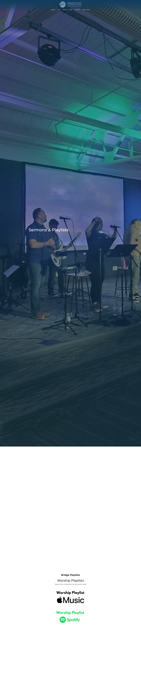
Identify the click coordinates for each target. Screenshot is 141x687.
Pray (70, 9)
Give (59, 9)
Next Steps (86, 9)
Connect (77, 9)
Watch (65, 9)
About (53, 9)
